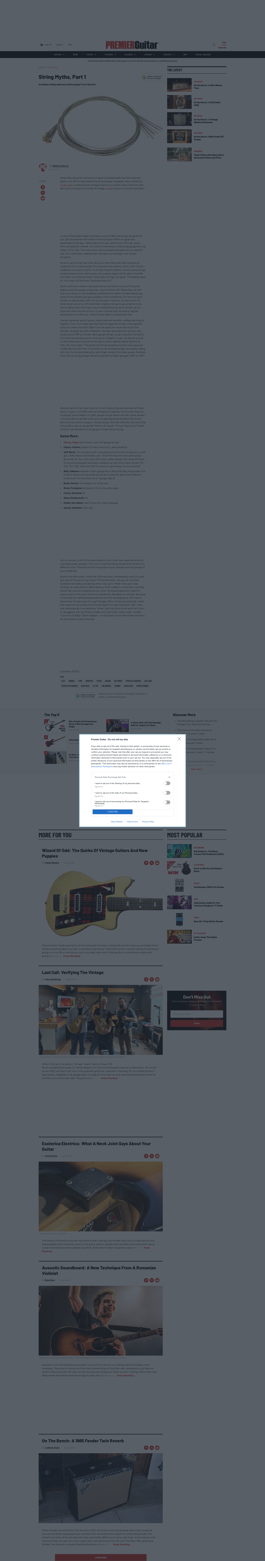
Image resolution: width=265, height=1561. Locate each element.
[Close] (180, 739)
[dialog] (132, 780)
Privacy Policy (148, 821)
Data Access (132, 821)
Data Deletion (117, 821)
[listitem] (132, 777)
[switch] (166, 783)
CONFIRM (113, 812)
